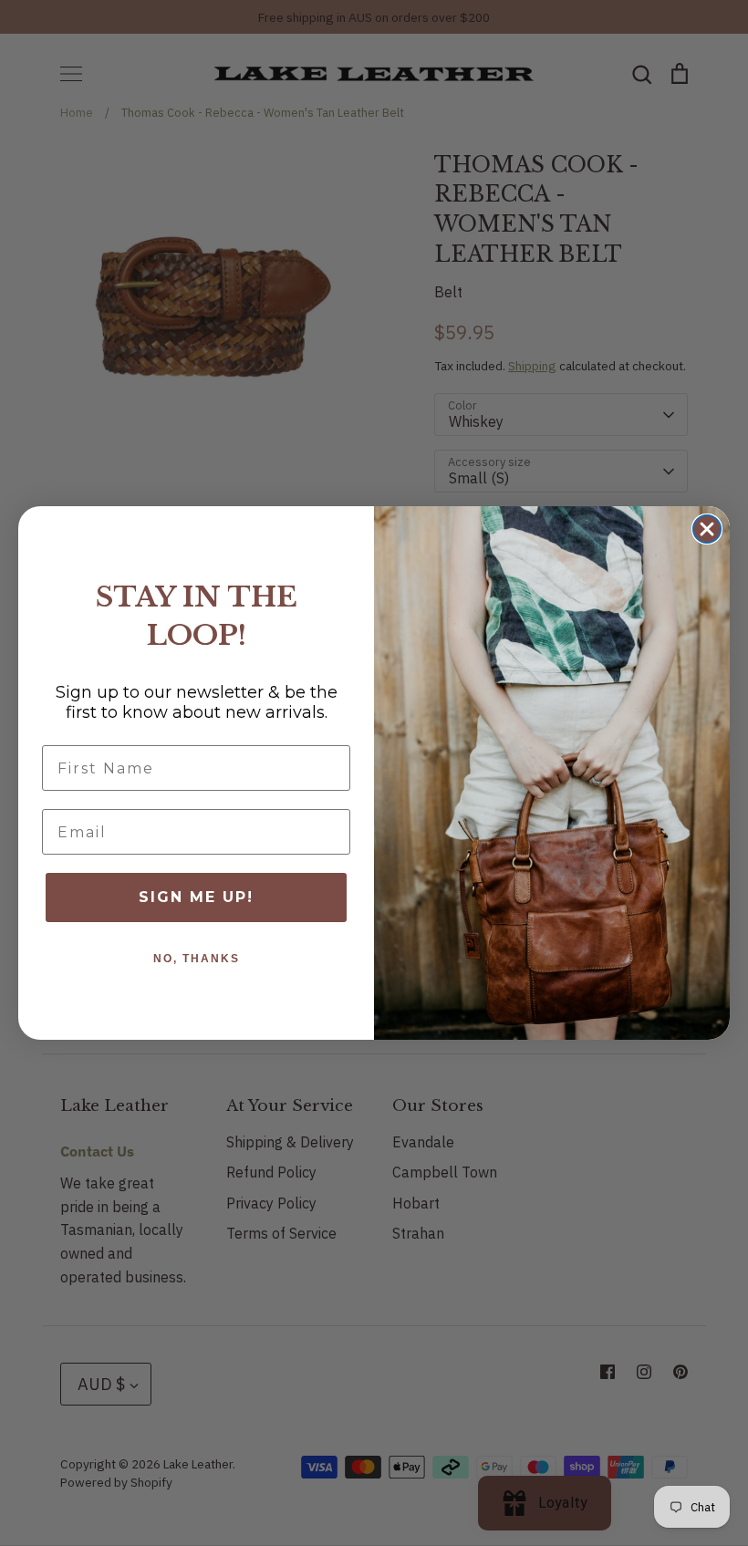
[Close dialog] (707, 529)
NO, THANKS (196, 958)
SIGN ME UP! (196, 897)
